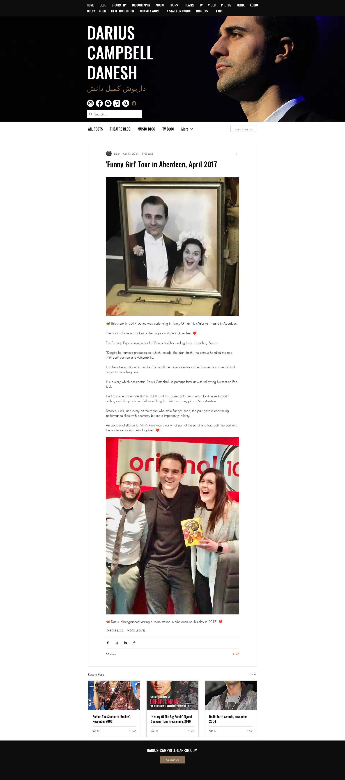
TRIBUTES (203, 11)
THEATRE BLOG (120, 129)
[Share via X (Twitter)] (116, 642)
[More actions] (237, 153)
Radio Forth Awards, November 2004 (228, 719)
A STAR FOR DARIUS (179, 11)
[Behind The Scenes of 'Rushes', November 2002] (114, 695)
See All (253, 674)
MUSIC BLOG (146, 129)
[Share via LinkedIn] (125, 642)
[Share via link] (134, 642)
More (184, 129)
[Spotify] (108, 103)
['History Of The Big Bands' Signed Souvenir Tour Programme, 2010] (173, 695)
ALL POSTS (95, 129)
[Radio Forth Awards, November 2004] (231, 695)
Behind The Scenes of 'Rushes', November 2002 (112, 719)
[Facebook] (99, 103)
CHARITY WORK (150, 11)
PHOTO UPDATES (135, 630)
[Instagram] (90, 103)
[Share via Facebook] (107, 642)
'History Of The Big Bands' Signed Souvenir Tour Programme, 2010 (171, 719)
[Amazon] (125, 103)
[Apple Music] (116, 103)
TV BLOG (168, 129)
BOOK (102, 11)
